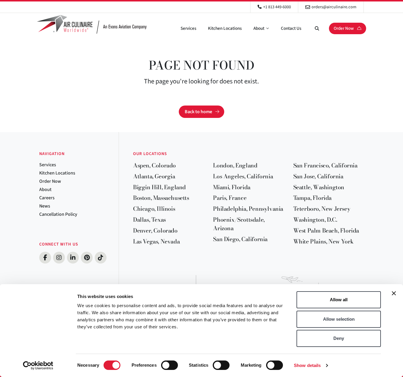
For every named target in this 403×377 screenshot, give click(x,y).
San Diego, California (240, 239)
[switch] (169, 365)
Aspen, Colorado (154, 165)
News (44, 206)
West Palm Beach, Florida (326, 230)
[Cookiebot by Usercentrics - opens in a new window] (38, 365)
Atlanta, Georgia (154, 176)
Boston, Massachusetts (161, 197)
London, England (235, 165)
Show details (307, 365)
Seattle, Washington (318, 187)
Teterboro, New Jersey (321, 208)
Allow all (339, 299)
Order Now (344, 28)
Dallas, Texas (149, 219)
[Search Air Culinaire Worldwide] (316, 28)
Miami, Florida (231, 187)
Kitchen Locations (225, 28)
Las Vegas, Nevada (156, 241)
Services (188, 28)
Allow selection (339, 319)
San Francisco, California (325, 165)
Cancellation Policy (58, 214)
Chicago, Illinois (154, 208)
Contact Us (291, 28)
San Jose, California (318, 176)
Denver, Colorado (155, 230)
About (258, 28)
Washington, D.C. (315, 219)
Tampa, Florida (312, 197)
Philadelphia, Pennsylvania (248, 208)
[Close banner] (394, 293)
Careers (47, 198)
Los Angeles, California (243, 176)
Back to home (198, 111)
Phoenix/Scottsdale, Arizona (238, 224)
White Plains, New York (323, 241)
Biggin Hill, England (159, 187)
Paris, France (229, 197)
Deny (338, 338)
